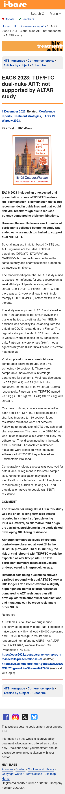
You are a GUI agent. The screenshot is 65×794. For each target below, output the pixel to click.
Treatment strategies (27, 116)
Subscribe (39, 65)
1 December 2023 (13, 111)
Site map (50, 774)
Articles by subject (16, 65)
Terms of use (34, 774)
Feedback (28, 19)
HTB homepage (14, 60)
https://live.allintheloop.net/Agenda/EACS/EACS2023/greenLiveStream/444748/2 (32, 666)
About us (7, 769)
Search (36, 13)
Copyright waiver (12, 774)
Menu (54, 13)
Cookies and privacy (41, 769)
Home (6, 26)
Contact (20, 769)
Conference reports (41, 60)
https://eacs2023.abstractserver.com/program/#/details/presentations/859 (31, 656)
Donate (9, 19)
